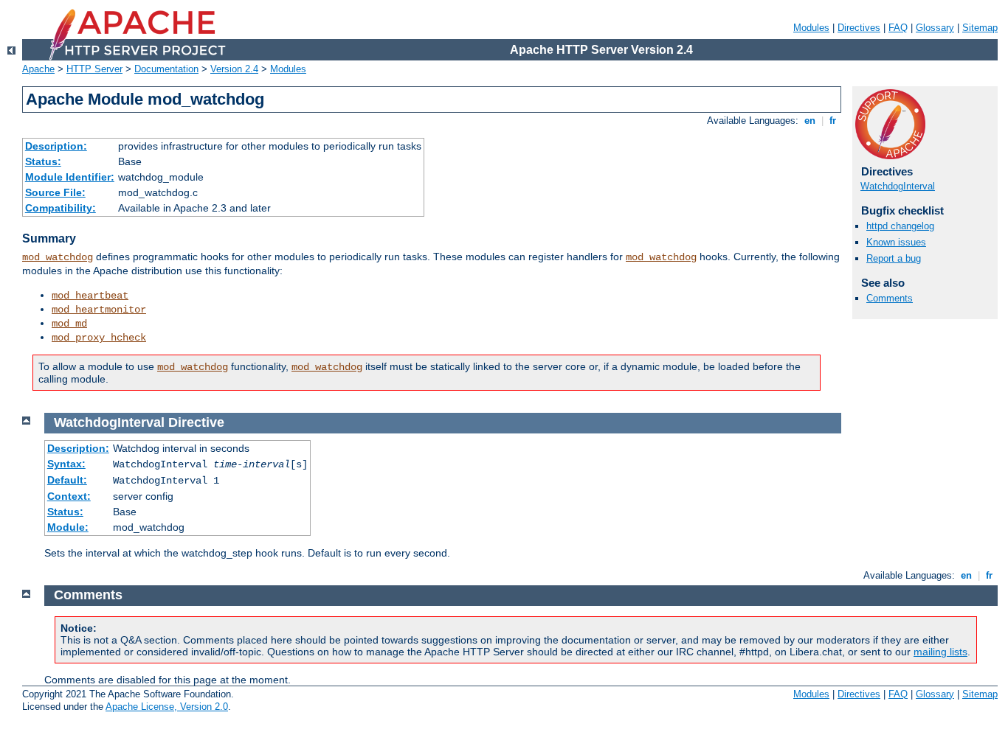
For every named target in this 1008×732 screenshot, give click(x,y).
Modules (811, 27)
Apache (38, 68)
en (809, 120)
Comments (889, 298)
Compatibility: (60, 208)
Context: (69, 496)
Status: (43, 161)
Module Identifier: (69, 177)
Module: (68, 527)
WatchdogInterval (897, 186)
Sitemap (980, 27)
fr (832, 120)
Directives (859, 27)
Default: (67, 480)
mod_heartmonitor (99, 310)
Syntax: (66, 464)
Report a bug (893, 258)
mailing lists (940, 652)
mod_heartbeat (90, 295)
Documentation (166, 68)
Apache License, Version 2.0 (167, 706)
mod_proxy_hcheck (99, 338)
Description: (56, 146)
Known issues (896, 242)
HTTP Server (94, 68)
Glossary (935, 27)
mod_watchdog (57, 257)
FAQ (898, 27)
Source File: (55, 192)
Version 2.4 (234, 68)
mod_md (69, 324)
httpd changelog (900, 225)
